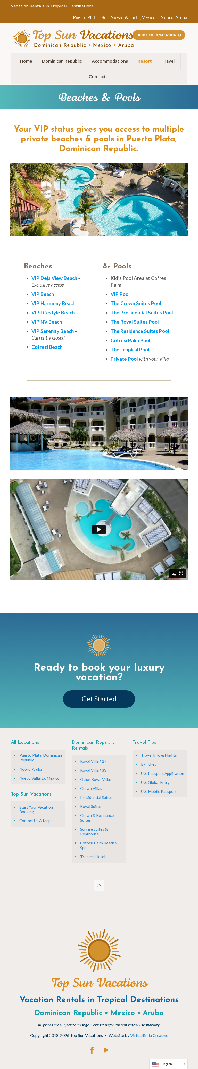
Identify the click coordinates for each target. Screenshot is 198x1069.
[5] (33, 232)
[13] (73, 232)
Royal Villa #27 (93, 761)
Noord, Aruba (174, 17)
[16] (87, 466)
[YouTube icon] (106, 1049)
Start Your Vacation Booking (36, 809)
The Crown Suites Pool (136, 303)
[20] (107, 466)
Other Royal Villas (96, 779)
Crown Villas (91, 788)
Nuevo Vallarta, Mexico (133, 17)
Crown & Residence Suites (97, 817)
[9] (53, 232)
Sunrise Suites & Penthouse (94, 831)
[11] (63, 232)
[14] (77, 232)
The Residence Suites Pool (140, 331)
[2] (19, 232)
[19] (102, 466)
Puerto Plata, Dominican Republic (40, 757)
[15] (82, 232)
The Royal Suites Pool (135, 322)
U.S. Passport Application (162, 773)
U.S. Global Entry (155, 782)
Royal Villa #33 (93, 770)
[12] (68, 232)
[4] (28, 232)
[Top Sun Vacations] (73, 38)
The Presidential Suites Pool (142, 312)
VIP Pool (120, 294)
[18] (97, 466)
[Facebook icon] (92, 1049)
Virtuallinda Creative (149, 1035)
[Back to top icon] (99, 885)
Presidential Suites (96, 797)
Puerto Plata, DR (89, 17)
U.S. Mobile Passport (159, 791)
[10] (58, 232)
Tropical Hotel (92, 856)
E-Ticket (148, 764)
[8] (48, 232)
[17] (92, 466)
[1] (14, 232)
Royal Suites (91, 806)
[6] (38, 232)
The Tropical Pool (130, 349)
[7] (43, 232)
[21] (112, 466)
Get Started (99, 699)
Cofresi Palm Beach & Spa (99, 845)
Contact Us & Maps (35, 820)
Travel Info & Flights (159, 755)
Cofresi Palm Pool (130, 340)
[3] (24, 232)
